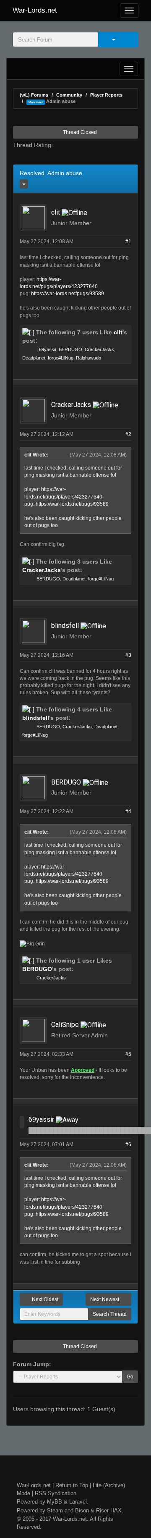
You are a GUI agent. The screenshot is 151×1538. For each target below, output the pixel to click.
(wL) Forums (34, 94)
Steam (55, 1510)
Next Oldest (44, 1299)
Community (69, 94)
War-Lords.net (35, 10)
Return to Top (71, 1485)
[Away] (67, 1119)
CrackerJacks (99, 349)
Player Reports (106, 94)
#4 (128, 811)
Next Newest (105, 1299)
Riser (102, 1510)
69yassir (47, 349)
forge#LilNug (60, 357)
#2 (128, 434)
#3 (128, 655)
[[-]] (28, 332)
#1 (128, 241)
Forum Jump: (32, 1364)
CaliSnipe (65, 1025)
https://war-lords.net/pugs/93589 (67, 294)
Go (130, 1377)
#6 (128, 1144)
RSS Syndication (55, 1493)
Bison (82, 1510)
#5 (128, 1054)
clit (55, 212)
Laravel (78, 1502)
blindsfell (65, 626)
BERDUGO (70, 349)
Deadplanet (33, 357)
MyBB (54, 1502)
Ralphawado (88, 357)
